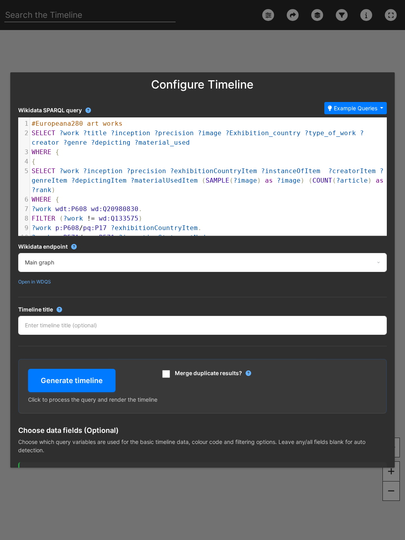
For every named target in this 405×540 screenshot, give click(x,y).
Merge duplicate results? (213, 372)
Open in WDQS (34, 282)
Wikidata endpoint (71, 246)
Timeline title (62, 309)
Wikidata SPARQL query (54, 109)
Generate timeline (72, 380)
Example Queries (355, 108)
